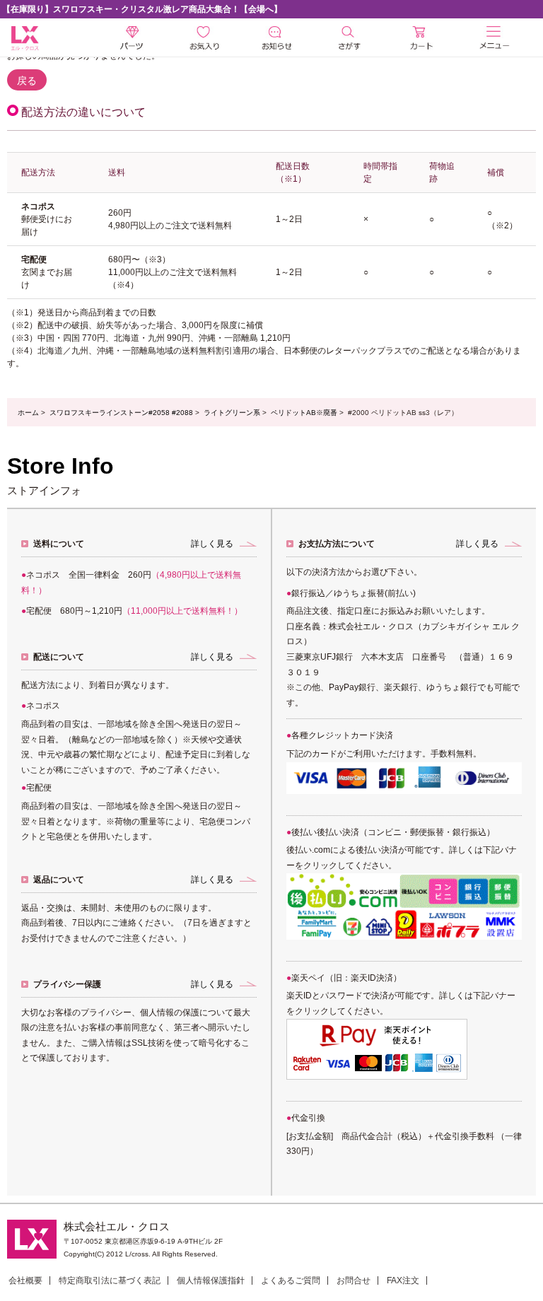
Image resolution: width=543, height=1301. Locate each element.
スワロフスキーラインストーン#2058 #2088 (121, 412)
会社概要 (25, 1280)
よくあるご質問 (290, 1280)
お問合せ (353, 1280)
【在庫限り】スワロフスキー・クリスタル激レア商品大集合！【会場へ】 (142, 9)
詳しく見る (212, 544)
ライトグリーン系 (232, 412)
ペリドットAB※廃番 (304, 412)
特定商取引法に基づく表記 (109, 1280)
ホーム (28, 412)
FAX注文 (403, 1280)
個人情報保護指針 (211, 1280)
